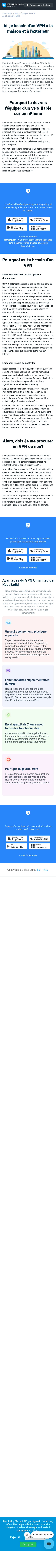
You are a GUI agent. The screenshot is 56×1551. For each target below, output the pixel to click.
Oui (38, 870)
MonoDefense (27, 246)
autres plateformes (28, 568)
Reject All (15, 1537)
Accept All (28, 1544)
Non (46, 870)
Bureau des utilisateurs (40, 5)
